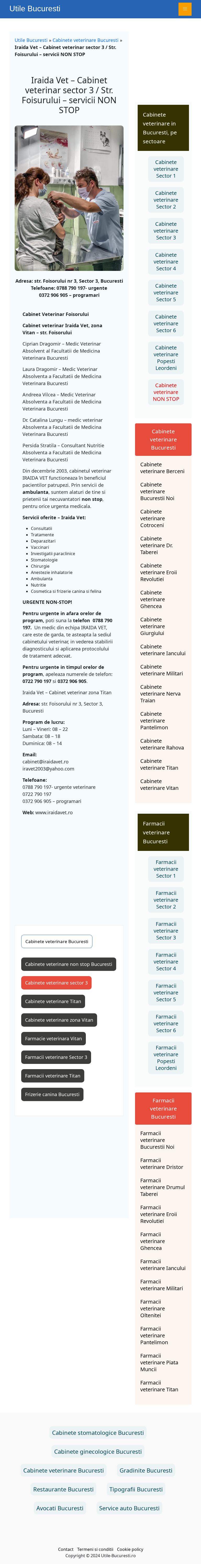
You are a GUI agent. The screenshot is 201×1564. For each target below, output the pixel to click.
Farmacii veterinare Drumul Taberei (162, 1187)
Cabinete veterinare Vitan (159, 784)
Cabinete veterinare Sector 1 (166, 168)
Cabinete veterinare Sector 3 (166, 230)
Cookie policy (130, 1549)
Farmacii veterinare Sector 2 (166, 899)
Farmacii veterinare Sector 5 (166, 992)
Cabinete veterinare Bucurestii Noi (157, 491)
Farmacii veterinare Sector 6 (166, 1023)
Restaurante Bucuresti (63, 1489)
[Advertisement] (69, 870)
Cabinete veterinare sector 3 (56, 983)
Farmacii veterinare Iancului (163, 1265)
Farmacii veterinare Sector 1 (166, 868)
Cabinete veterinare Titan (53, 1001)
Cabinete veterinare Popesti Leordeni (166, 357)
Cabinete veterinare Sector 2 (166, 199)
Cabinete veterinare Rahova (162, 744)
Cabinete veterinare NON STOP (166, 392)
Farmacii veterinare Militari (161, 1285)
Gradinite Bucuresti (146, 1470)
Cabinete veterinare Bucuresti (86, 40)
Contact (66, 1549)
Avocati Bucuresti (59, 1508)
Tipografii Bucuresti (136, 1489)
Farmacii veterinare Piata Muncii (159, 1362)
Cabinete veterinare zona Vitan (59, 1020)
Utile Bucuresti (34, 8)
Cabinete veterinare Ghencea (152, 599)
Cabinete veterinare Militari (161, 670)
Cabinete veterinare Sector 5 (166, 292)
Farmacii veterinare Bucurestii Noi (157, 1140)
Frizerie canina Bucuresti (52, 1094)
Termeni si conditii (95, 1549)
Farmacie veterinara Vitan (53, 1038)
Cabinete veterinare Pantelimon (154, 720)
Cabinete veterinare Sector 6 (166, 323)
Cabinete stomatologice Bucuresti (98, 1432)
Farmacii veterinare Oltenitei (152, 1308)
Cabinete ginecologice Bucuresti (98, 1451)
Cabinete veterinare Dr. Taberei (156, 545)
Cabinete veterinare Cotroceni (152, 518)
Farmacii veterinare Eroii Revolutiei (158, 1214)
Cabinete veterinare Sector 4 (166, 261)
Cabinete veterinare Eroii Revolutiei (158, 572)
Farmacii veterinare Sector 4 (166, 961)
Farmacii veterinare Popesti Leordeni (166, 1057)
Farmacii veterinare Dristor (161, 1164)
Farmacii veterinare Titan (52, 1076)
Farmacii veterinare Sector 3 (56, 1057)
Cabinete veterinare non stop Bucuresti (68, 964)
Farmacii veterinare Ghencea (152, 1241)
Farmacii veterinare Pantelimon (154, 1335)
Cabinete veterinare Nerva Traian (160, 693)
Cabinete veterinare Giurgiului (152, 626)
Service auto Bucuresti (129, 1508)
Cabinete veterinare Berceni (162, 468)
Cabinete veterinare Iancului (163, 650)
